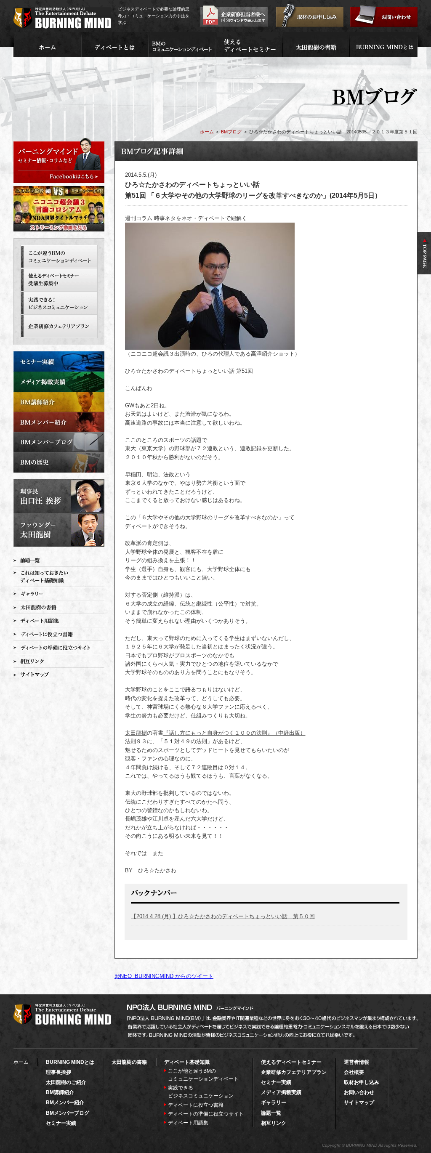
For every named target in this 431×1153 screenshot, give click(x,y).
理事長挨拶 (58, 1072)
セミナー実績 (61, 1123)
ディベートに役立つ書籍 (195, 1105)
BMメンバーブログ (67, 1113)
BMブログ (231, 131)
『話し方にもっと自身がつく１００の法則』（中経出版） (234, 733)
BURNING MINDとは (70, 1062)
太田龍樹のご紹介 (66, 1082)
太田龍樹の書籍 (129, 1062)
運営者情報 (356, 1062)
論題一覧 (271, 1113)
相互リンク (273, 1123)
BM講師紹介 (60, 1092)
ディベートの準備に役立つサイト (206, 1114)
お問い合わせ (359, 1092)
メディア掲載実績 (281, 1092)
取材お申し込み (361, 1082)
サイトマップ (359, 1102)
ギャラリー (273, 1102)
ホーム (207, 131)
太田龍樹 (136, 733)
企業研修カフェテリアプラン (294, 1072)
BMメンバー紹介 (65, 1102)
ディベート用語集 (188, 1123)
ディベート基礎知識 (187, 1062)
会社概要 (354, 1072)
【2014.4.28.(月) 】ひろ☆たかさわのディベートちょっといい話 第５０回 (223, 916)
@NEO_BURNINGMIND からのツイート (163, 976)
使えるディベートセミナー (291, 1062)
